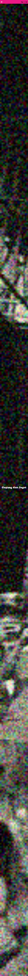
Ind (26, 2)
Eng (22, 2)
